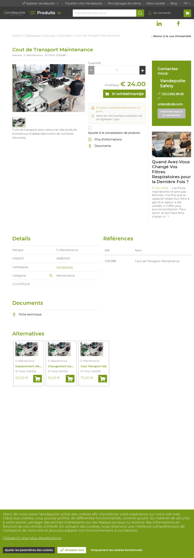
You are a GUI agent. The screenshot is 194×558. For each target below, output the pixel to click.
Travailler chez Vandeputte (83, 3)
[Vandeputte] (14, 12)
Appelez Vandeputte (40, 3)
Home (16, 35)
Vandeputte (64, 267)
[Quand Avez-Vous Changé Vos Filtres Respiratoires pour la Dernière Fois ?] (171, 176)
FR (185, 3)
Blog (174, 3)
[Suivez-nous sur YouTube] (187, 23)
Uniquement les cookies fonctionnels (116, 550)
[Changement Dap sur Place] (61, 349)
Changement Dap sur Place (67, 366)
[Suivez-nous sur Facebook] (178, 23)
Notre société (155, 3)
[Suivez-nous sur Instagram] (168, 23)
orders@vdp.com (170, 104)
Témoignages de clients (124, 3)
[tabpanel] (18, 122)
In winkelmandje (127, 93)
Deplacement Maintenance (34, 366)
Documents (102, 146)
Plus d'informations (108, 139)
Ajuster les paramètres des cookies (29, 550)
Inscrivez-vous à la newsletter (171, 113)
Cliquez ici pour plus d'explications (32, 538)
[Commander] (37, 378)
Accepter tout (74, 550)
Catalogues (32, 35)
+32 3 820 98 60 (172, 93)
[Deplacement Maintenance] (28, 349)
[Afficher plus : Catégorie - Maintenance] (50, 275)
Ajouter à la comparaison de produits (114, 132)
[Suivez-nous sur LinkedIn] (159, 23)
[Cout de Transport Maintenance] (49, 88)
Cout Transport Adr (94, 366)
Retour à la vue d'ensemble (172, 36)
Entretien (65, 35)
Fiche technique (29, 314)
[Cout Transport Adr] (94, 349)
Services (49, 35)
